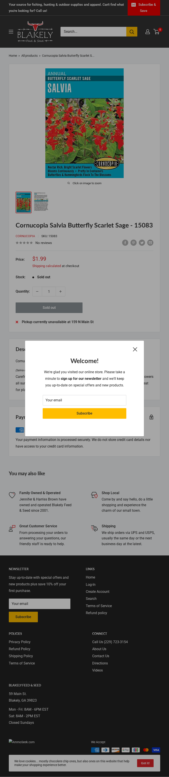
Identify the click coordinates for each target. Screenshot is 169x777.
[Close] (135, 349)
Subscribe (84, 413)
